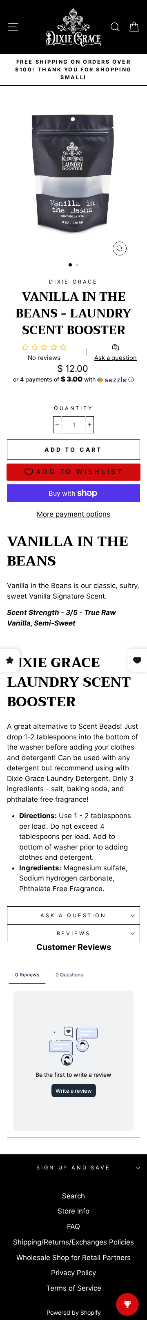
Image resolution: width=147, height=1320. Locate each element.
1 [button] (71, 265)
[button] (73, 379)
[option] (73, 69)
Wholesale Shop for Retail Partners (73, 1257)
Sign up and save (73, 1168)
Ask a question (73, 915)
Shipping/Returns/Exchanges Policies (73, 1242)
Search (73, 1196)
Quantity (73, 408)
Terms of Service (73, 1288)
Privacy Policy (73, 1273)
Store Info (73, 1211)
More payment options (73, 514)
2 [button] (78, 266)
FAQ (73, 1226)
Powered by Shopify (74, 1312)
